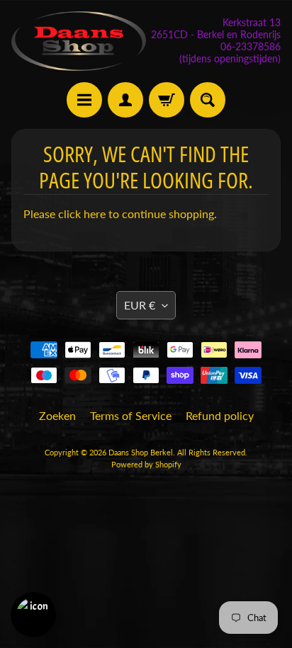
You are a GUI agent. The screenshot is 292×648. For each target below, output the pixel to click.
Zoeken (57, 415)
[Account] (125, 100)
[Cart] (166, 100)
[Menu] (84, 100)
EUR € (139, 305)
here (95, 213)
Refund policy (220, 415)
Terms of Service (131, 415)
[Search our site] (207, 100)
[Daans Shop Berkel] (78, 41)
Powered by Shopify (146, 464)
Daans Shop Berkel (140, 452)
